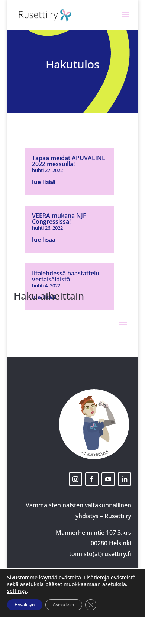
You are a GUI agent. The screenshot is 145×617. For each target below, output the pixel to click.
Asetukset (64, 604)
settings (17, 591)
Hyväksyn (24, 604)
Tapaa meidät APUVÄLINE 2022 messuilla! (68, 161)
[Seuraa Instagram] (75, 479)
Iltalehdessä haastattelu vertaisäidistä (65, 276)
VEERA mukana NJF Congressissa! (59, 218)
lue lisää (43, 181)
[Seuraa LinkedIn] (124, 479)
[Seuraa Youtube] (108, 479)
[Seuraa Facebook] (92, 479)
